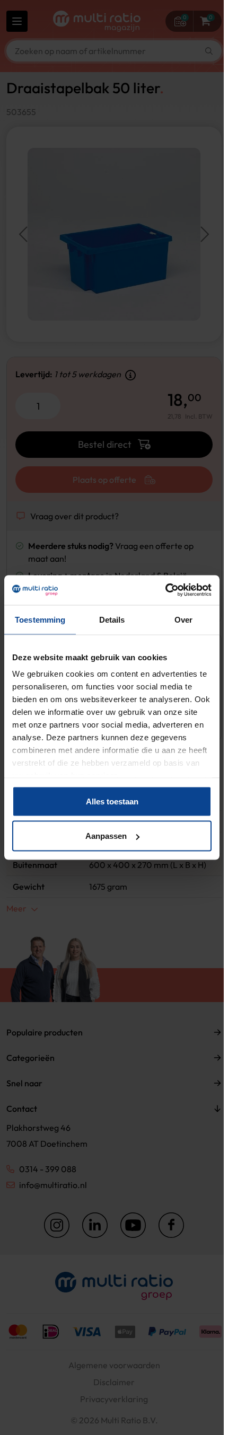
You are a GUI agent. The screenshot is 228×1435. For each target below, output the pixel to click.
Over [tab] (183, 619)
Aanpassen (106, 835)
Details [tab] (112, 619)
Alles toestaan (112, 800)
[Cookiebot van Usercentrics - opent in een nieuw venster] (165, 590)
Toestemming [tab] (40, 619)
